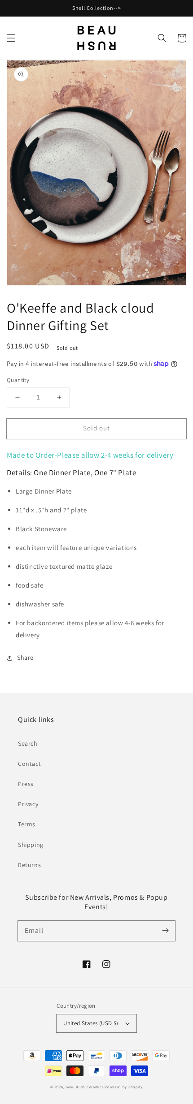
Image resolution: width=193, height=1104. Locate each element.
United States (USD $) (90, 1023)
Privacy (28, 804)
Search (28, 743)
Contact (29, 764)
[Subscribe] (165, 931)
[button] (11, 38)
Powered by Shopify (124, 1086)
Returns (29, 865)
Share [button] (25, 657)
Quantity (18, 380)
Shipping (31, 845)
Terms (26, 824)
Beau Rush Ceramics (85, 1086)
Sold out (96, 428)
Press (26, 784)
